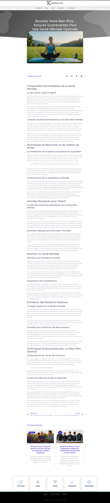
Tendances (61, 8)
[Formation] (21, 482)
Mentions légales (54, 494)
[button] (66, 76)
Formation (39, 8)
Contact (45, 494)
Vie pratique (70, 8)
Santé (53, 8)
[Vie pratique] (89, 482)
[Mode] (38, 482)
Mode (46, 8)
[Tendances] (72, 482)
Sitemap (64, 494)
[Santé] (55, 482)
